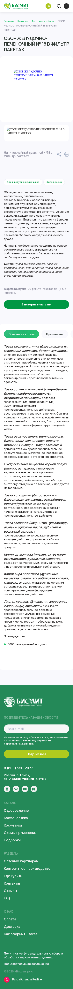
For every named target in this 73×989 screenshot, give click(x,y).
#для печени (54, 182)
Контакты (12, 883)
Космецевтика (16, 818)
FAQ (7, 898)
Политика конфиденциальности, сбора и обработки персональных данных (33, 955)
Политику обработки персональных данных (27, 742)
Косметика (13, 825)
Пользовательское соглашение (26, 964)
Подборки (12, 840)
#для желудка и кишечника (23, 182)
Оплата (10, 919)
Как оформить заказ (20, 934)
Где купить (13, 876)
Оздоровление (16, 811)
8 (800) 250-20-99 (19, 768)
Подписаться (36, 754)
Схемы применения (20, 833)
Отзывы (10, 891)
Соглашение (12, 740)
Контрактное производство (27, 869)
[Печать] (66, 154)
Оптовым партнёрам (21, 861)
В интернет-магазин (37, 304)
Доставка (12, 927)
